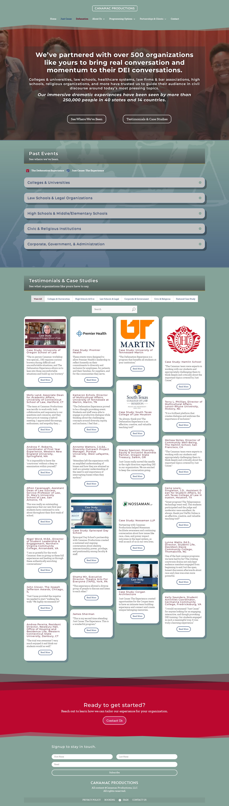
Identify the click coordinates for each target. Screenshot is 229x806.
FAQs (126, 800)
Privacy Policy (91, 800)
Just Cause (66, 19)
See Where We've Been (86, 119)
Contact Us (114, 720)
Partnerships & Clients (151, 19)
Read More (45, 380)
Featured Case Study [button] (185, 299)
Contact (175, 19)
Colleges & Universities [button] (58, 299)
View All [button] (38, 299)
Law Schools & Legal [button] (109, 299)
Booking (109, 800)
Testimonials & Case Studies (147, 119)
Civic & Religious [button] (162, 299)
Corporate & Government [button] (136, 299)
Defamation (82, 19)
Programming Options (120, 19)
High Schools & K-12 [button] (84, 299)
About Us (97, 19)
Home (53, 19)
